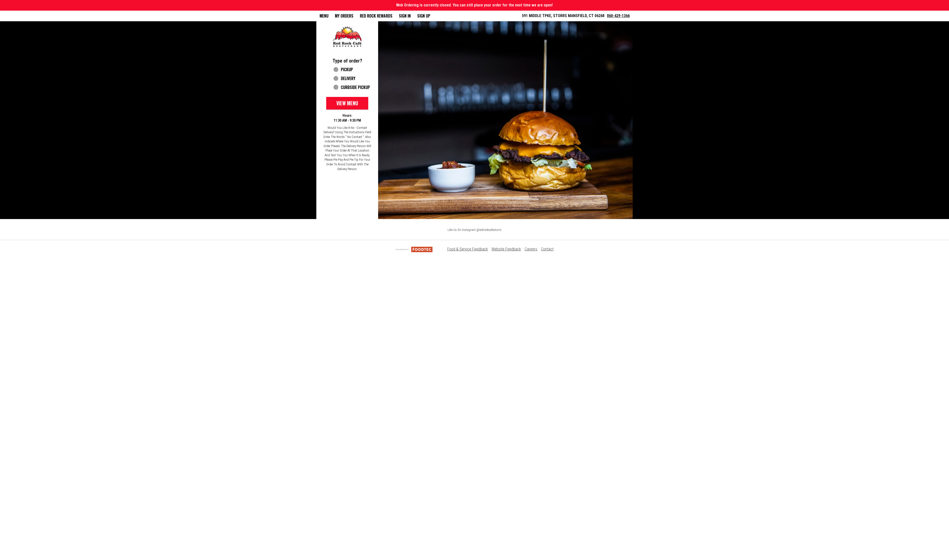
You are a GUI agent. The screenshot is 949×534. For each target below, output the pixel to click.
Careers (531, 249)
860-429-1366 (618, 15)
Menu (324, 16)
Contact (547, 249)
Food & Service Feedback (467, 249)
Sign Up (423, 16)
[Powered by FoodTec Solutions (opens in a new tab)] (413, 249)
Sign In (405, 16)
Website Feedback (506, 249)
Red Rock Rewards (376, 16)
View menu (347, 103)
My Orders (344, 16)
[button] (347, 37)
